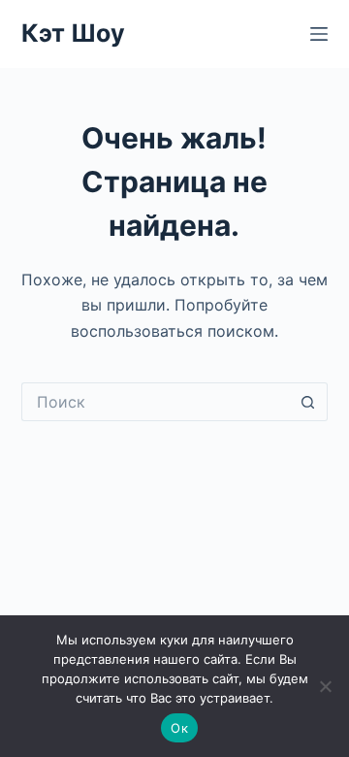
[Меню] (319, 34)
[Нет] (324, 686)
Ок (179, 728)
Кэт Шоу (73, 33)
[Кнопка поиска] (308, 401)
